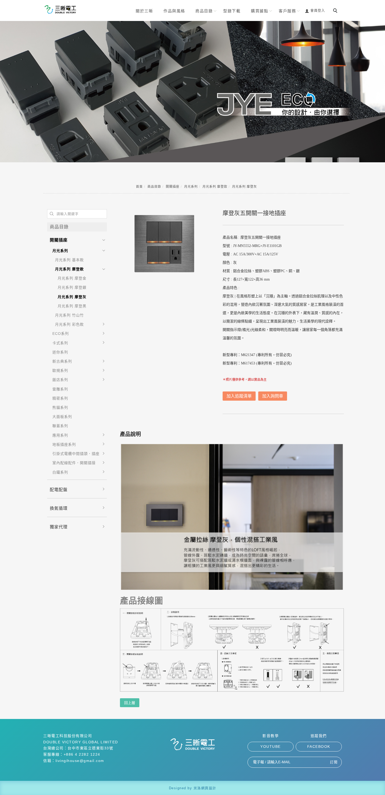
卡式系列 (60, 343)
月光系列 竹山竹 (69, 315)
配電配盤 (59, 489)
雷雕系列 (60, 389)
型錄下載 (231, 11)
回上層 (129, 703)
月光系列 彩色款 (69, 324)
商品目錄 (204, 11)
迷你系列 (60, 352)
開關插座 (172, 187)
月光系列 (191, 187)
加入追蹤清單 (239, 396)
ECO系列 (60, 333)
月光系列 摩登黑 (72, 306)
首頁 (139, 187)
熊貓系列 (60, 407)
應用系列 (60, 435)
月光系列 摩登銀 (72, 287)
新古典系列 (62, 361)
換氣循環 (59, 508)
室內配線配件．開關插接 (74, 463)
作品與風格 (174, 11)
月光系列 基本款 (69, 260)
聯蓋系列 (60, 426)
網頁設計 (208, 788)
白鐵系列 (60, 472)
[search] (336, 11)
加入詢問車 (272, 396)
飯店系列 (60, 380)
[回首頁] (60, 9)
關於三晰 (144, 11)
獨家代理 (59, 527)
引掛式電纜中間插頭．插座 (76, 454)
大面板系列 (62, 417)
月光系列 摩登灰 (244, 187)
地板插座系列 (64, 444)
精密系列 (60, 398)
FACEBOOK (318, 746)
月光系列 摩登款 (214, 187)
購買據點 (259, 11)
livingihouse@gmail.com (80, 761)
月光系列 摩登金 (72, 278)
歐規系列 (60, 370)
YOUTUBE (270, 746)
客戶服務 (287, 11)
